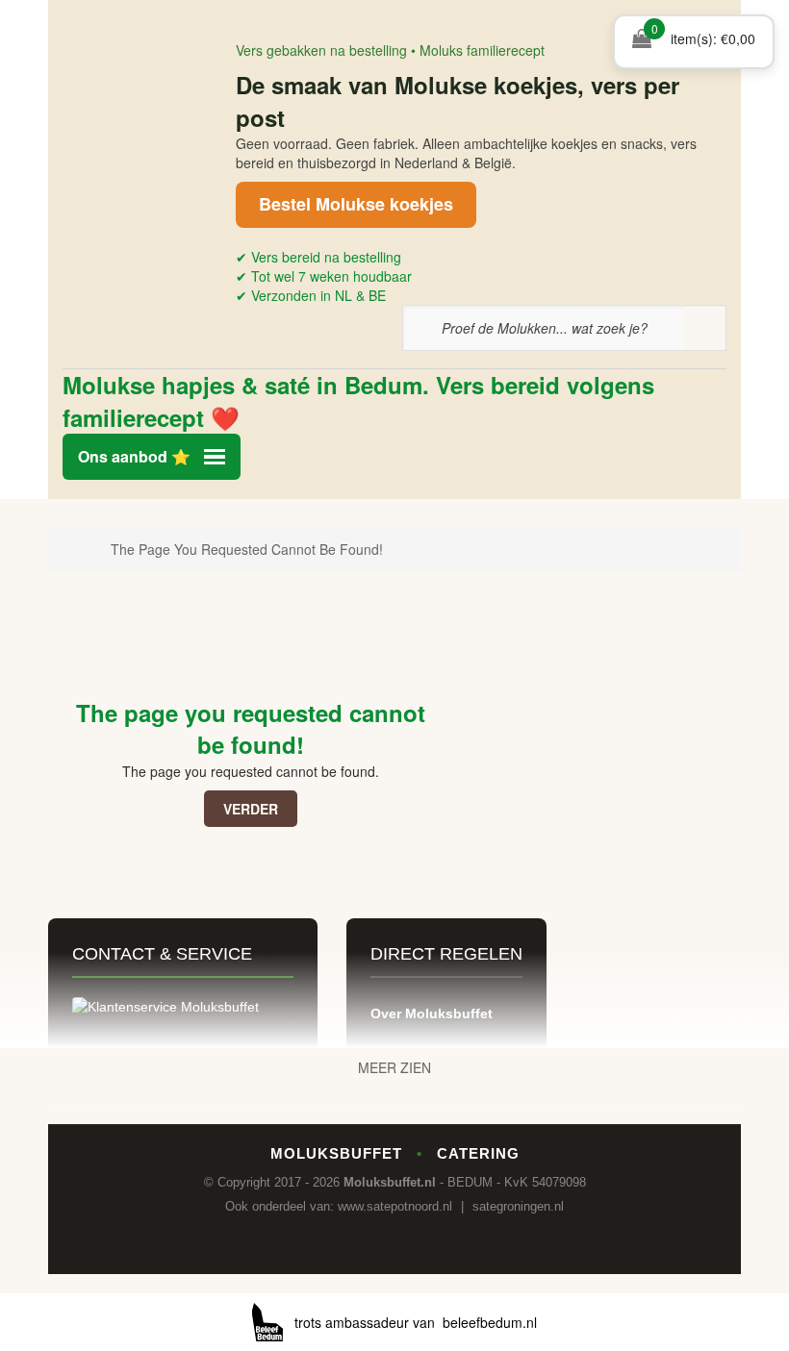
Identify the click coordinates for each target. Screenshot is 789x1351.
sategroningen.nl (518, 1206)
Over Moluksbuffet (431, 1013)
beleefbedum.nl (490, 1322)
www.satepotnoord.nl (395, 1206)
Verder (250, 808)
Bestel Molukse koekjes (356, 203)
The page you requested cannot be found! (247, 549)
